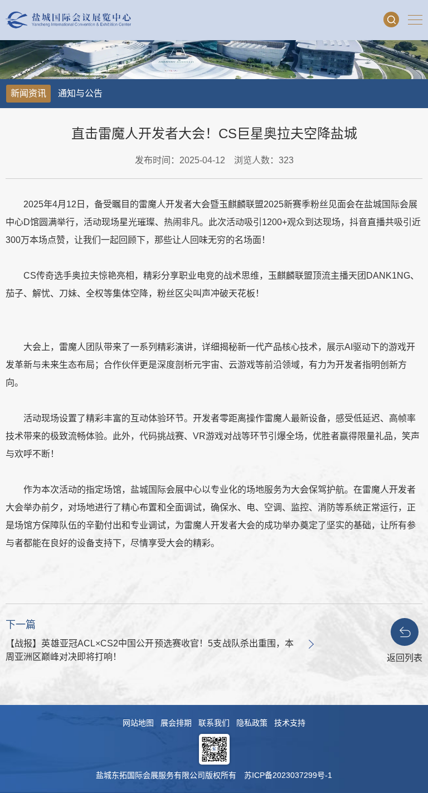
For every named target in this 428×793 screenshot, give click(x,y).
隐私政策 (252, 722)
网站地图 (138, 722)
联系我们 (214, 722)
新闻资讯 (28, 93)
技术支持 (289, 722)
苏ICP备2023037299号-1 (288, 775)
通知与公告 (80, 93)
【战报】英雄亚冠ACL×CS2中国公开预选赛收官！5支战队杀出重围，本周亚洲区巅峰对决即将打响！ (150, 650)
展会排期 (176, 722)
